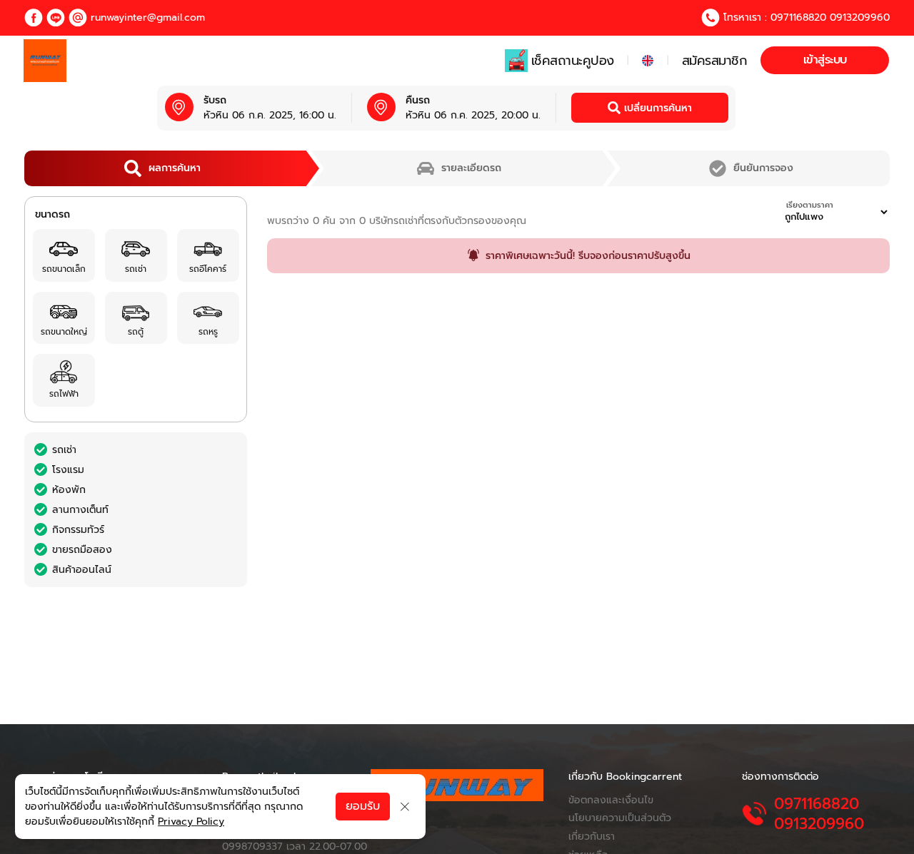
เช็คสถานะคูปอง (572, 61)
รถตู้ (136, 331)
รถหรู (208, 331)
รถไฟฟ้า (64, 393)
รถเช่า (135, 269)
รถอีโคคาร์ (207, 269)
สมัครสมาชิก (715, 61)
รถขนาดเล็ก (64, 269)
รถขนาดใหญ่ (64, 331)
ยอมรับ (363, 806)
